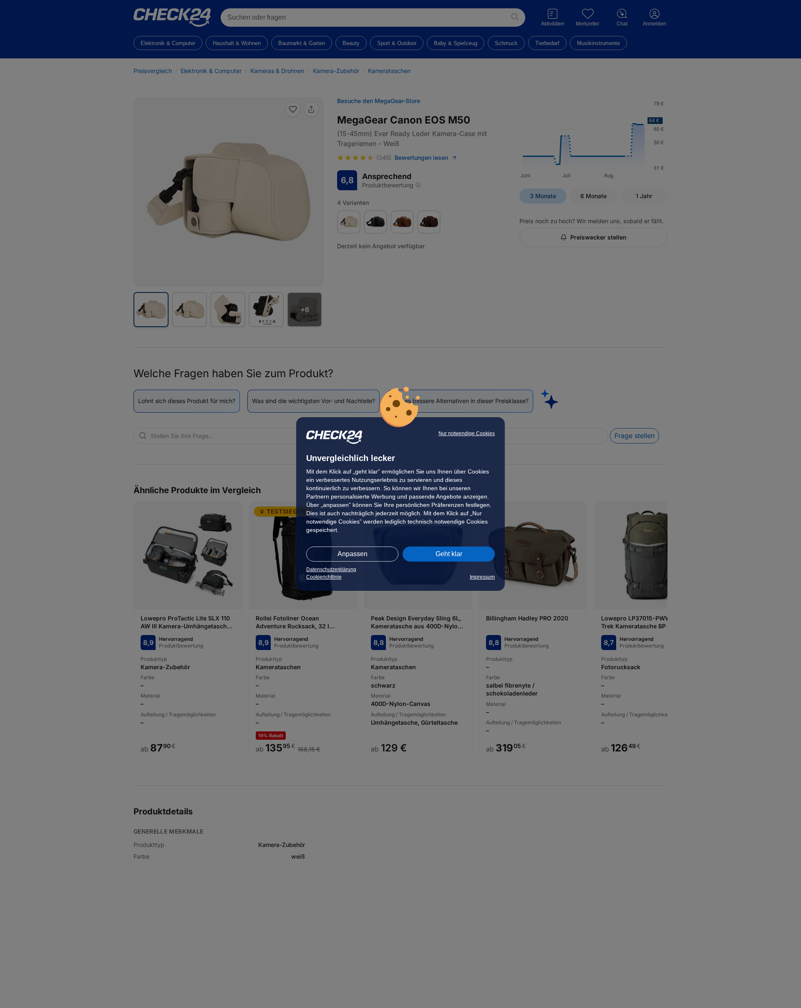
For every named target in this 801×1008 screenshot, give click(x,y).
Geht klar (449, 553)
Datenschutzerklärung (331, 569)
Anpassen (353, 553)
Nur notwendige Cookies (466, 433)
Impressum (482, 577)
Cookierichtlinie (324, 577)
